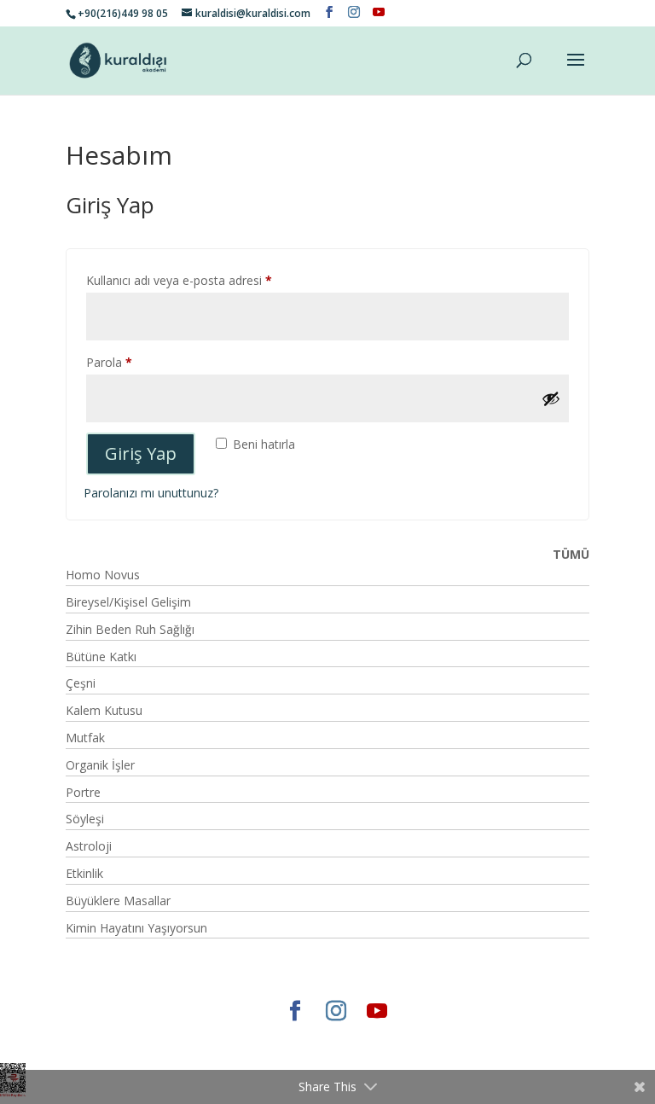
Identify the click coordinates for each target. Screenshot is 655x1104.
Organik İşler (100, 765)
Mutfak (85, 737)
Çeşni (81, 683)
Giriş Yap (141, 453)
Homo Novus (103, 575)
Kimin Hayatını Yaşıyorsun (136, 928)
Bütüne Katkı (101, 656)
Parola (127, 361)
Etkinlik (84, 873)
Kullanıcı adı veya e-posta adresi (197, 279)
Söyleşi (85, 819)
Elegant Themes (188, 1039)
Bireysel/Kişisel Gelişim (128, 602)
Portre (83, 792)
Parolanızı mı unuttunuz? (151, 493)
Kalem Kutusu (104, 710)
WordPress (405, 1039)
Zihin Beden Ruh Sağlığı (130, 629)
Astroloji (89, 846)
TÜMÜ (571, 554)
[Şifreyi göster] (551, 398)
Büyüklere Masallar (118, 900)
